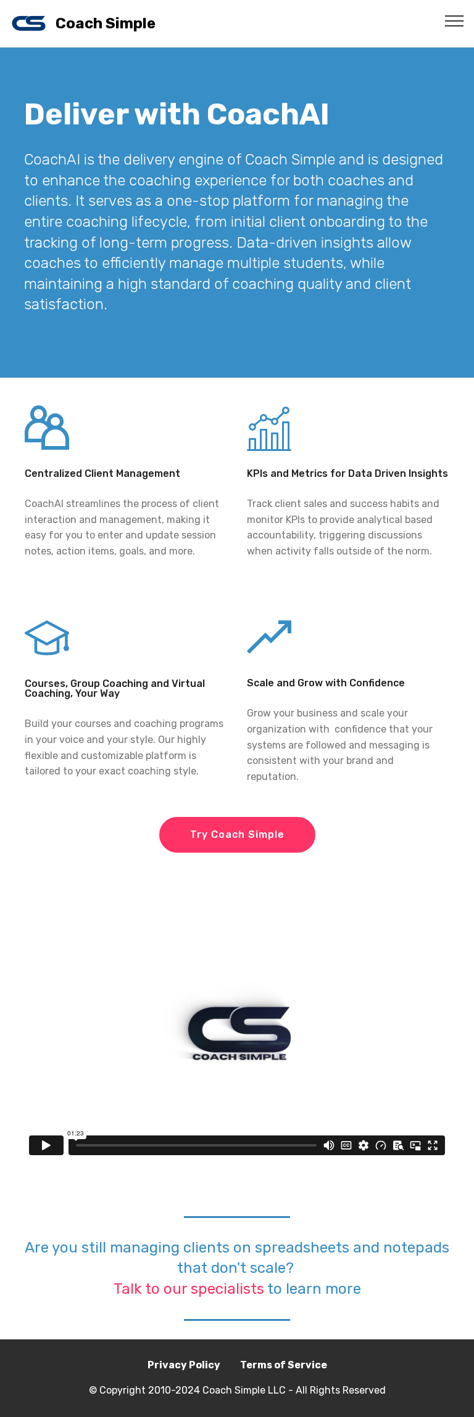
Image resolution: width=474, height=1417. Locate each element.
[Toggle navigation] (454, 20)
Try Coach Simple (237, 834)
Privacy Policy (184, 1365)
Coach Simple (106, 24)
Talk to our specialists (189, 1288)
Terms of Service (283, 1365)
